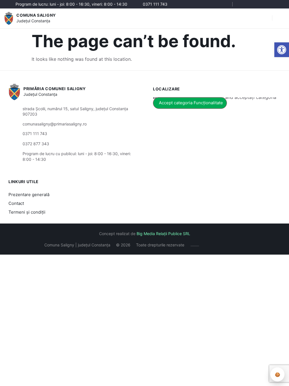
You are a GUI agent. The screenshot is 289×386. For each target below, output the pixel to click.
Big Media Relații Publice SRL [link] (163, 233)
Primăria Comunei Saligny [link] (54, 88)
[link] (281, 49)
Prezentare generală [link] (28, 194)
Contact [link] (16, 203)
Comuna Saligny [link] (36, 15)
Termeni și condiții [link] (26, 212)
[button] (265, 18)
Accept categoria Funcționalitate (191, 102)
